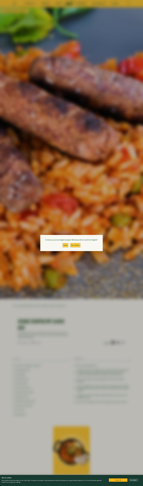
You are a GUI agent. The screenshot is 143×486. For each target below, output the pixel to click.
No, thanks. (75, 245)
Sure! (65, 245)
